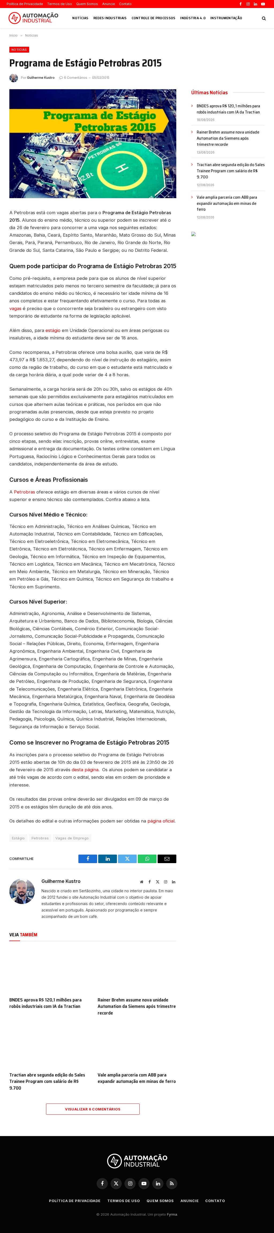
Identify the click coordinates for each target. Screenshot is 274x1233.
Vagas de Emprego (72, 838)
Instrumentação (226, 18)
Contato (125, 4)
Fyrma (172, 1214)
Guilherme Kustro (41, 78)
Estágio (18, 838)
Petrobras (24, 492)
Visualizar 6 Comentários (92, 1109)
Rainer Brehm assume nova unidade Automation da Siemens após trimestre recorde (137, 1006)
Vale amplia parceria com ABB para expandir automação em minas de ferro (137, 1078)
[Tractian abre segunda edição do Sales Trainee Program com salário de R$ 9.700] (48, 1045)
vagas (15, 308)
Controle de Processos (154, 18)
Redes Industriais (110, 18)
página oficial (160, 821)
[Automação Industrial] (34, 18)
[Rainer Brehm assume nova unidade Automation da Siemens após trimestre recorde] (137, 970)
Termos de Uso (59, 4)
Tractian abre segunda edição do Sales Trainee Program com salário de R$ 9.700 (47, 1081)
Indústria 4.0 (193, 18)
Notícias (80, 18)
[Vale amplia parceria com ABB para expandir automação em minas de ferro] (137, 1045)
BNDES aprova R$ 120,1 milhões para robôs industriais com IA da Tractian (45, 1003)
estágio (52, 330)
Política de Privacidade (25, 4)
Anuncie (108, 4)
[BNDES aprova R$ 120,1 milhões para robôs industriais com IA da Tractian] (48, 970)
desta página (85, 769)
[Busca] (263, 18)
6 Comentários (75, 78)
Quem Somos (87, 4)
